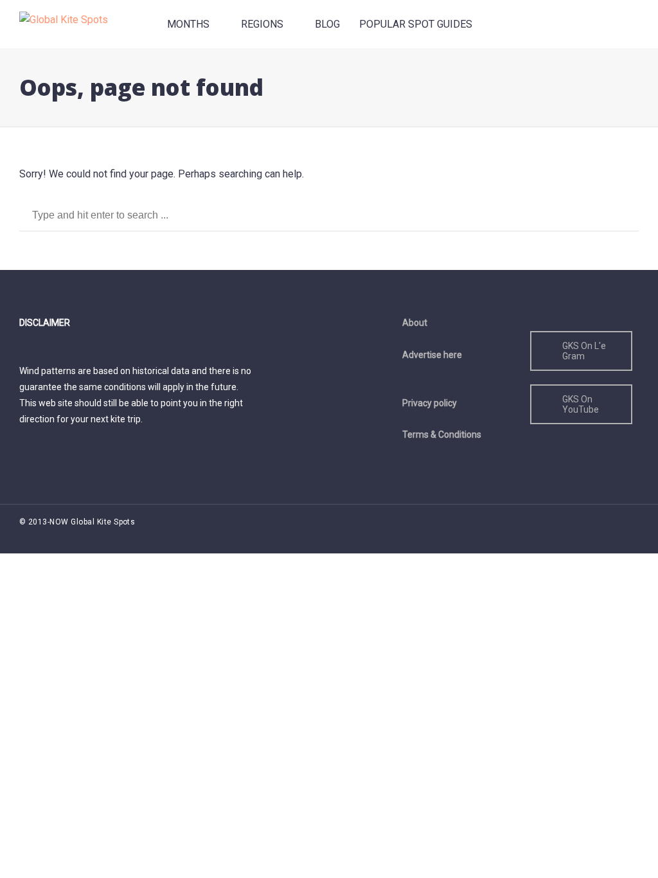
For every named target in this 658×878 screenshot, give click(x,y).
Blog (327, 24)
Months (188, 24)
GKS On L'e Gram (584, 351)
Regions (262, 24)
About (414, 323)
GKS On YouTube (580, 404)
